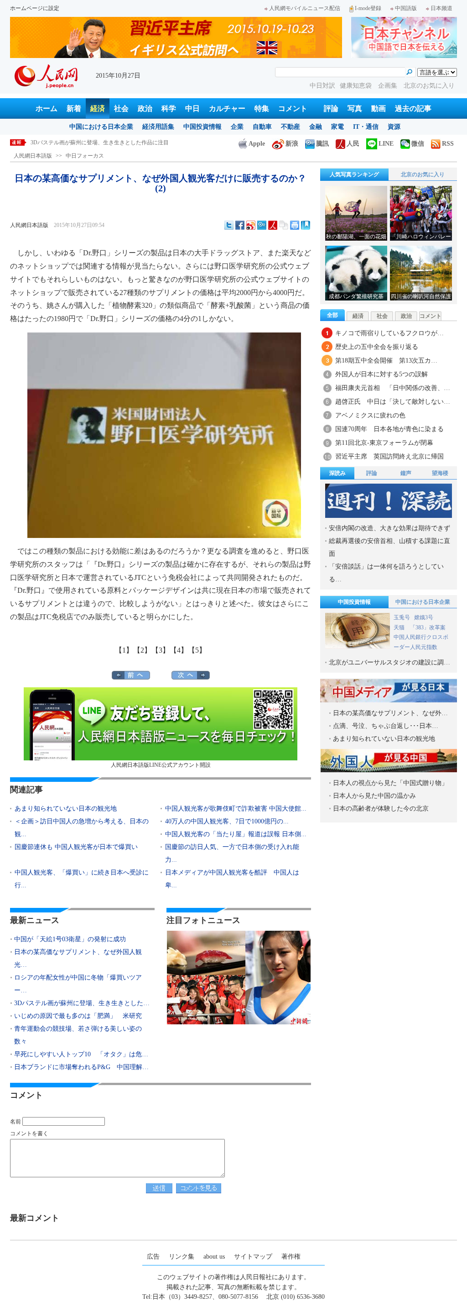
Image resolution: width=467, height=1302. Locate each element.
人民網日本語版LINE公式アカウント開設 (161, 765)
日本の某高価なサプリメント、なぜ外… (390, 713)
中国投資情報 (202, 126)
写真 (355, 108)
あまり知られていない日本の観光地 (66, 808)
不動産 (290, 126)
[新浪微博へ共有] (250, 225)
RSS (448, 143)
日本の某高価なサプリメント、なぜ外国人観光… (78, 958)
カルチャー (227, 108)
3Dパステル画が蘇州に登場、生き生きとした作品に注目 (100, 142)
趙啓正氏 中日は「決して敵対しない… (392, 401)
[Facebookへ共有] (239, 225)
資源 (394, 126)
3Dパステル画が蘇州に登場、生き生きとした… (82, 1003)
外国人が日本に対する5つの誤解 (381, 374)
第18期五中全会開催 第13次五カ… (386, 360)
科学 (168, 108)
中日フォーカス (85, 156)
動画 (378, 108)
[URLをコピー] (283, 225)
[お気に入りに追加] (305, 225)
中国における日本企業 (101, 126)
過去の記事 (413, 108)
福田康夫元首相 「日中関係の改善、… (392, 388)
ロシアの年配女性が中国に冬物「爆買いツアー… (78, 984)
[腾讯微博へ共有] (261, 225)
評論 (331, 108)
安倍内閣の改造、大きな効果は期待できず (389, 528)
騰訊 (322, 143)
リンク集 (181, 1256)
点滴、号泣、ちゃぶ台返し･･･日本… (385, 725)
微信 (417, 143)
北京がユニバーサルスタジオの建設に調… (389, 662)
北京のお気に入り (429, 85)
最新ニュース (34, 920)
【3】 (160, 650)
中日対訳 (322, 85)
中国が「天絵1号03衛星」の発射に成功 (70, 939)
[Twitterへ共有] (229, 225)
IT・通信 (366, 126)
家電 (337, 126)
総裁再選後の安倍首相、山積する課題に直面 (389, 547)
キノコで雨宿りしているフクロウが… (389, 333)
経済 (97, 108)
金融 (315, 126)
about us (214, 1256)
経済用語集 (158, 126)
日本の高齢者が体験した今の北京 (381, 808)
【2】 (142, 650)
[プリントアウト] (294, 225)
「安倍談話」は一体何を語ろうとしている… (386, 573)
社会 (121, 108)
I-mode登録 (368, 8)
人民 (353, 143)
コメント (292, 108)
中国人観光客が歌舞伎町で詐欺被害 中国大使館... (235, 808)
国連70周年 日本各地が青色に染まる (389, 429)
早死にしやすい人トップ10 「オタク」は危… (81, 1054)
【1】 (124, 650)
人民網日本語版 (33, 156)
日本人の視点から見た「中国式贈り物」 (390, 783)
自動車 (262, 126)
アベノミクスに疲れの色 (370, 415)
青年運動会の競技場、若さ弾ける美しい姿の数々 (78, 1035)
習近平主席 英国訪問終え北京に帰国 (389, 456)
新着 (74, 108)
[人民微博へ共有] (272, 225)
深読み (337, 473)
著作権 (291, 1256)
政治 (145, 108)
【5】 (197, 650)
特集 (261, 108)
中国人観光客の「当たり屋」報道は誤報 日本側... (235, 834)
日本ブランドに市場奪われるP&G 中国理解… (81, 1067)
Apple (257, 143)
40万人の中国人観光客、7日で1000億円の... (227, 821)
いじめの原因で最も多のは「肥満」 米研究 (78, 1015)
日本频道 (441, 8)
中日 (192, 108)
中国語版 (406, 8)
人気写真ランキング (354, 174)
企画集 (388, 85)
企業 (237, 126)
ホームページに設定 (34, 8)
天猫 (400, 627)
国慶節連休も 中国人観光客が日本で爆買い (76, 846)
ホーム (46, 108)
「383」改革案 (428, 627)
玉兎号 (402, 617)
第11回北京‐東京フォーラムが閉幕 (384, 442)
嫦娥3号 (423, 617)
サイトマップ (253, 1256)
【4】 (179, 650)
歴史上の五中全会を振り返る (376, 346)
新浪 (291, 143)
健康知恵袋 (357, 85)
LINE (386, 143)
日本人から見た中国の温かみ (374, 795)
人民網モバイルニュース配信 (304, 8)
